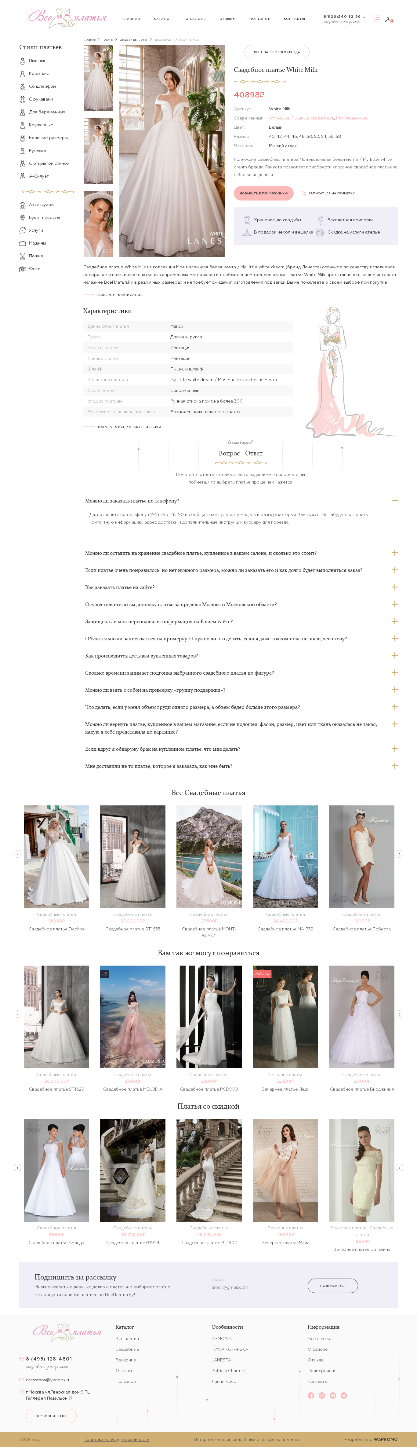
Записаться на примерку (332, 193)
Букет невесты (44, 217)
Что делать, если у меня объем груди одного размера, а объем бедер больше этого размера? (192, 707)
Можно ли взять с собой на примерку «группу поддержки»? (155, 690)
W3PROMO (386, 1439)
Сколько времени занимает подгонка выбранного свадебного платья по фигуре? (179, 672)
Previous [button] (17, 854)
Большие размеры (48, 137)
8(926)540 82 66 (342, 16)
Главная (131, 18)
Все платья (127, 1338)
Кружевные (41, 124)
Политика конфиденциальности (117, 1439)
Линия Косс (224, 1381)
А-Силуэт (39, 176)
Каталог (163, 18)
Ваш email (219, 1280)
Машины (37, 243)
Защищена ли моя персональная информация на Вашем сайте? (159, 621)
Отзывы (227, 18)
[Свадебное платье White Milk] (172, 151)
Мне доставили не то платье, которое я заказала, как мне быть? (158, 766)
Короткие (39, 73)
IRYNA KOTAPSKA (230, 1349)
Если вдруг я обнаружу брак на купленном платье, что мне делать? (162, 749)
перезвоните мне (51, 1416)
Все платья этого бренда (277, 52)
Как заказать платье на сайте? (119, 587)
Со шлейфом (42, 86)
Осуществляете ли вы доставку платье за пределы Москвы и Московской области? (181, 604)
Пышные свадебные (313, 118)
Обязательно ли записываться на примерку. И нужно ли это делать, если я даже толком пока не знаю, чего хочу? (216, 638)
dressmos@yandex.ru (48, 1379)
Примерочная (322, 1370)
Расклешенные (352, 118)
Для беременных (47, 111)
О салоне (196, 18)
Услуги (36, 230)
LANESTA (221, 1359)
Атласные (279, 118)
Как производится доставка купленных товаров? (141, 655)
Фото (35, 268)
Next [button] (399, 854)
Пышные (38, 60)
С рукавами (41, 99)
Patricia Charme (228, 1370)
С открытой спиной (49, 163)
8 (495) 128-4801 (49, 1358)
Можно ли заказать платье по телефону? (132, 500)
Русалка (37, 150)
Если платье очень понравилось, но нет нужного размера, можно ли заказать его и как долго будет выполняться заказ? (223, 570)
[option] (98, 78)
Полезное (259, 18)
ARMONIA (222, 1338)
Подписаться (333, 1285)
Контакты (294, 18)
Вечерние (125, 1359)
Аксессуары (41, 204)
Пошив (36, 255)
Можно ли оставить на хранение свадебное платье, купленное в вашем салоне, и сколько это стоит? (201, 553)
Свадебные (127, 1349)
